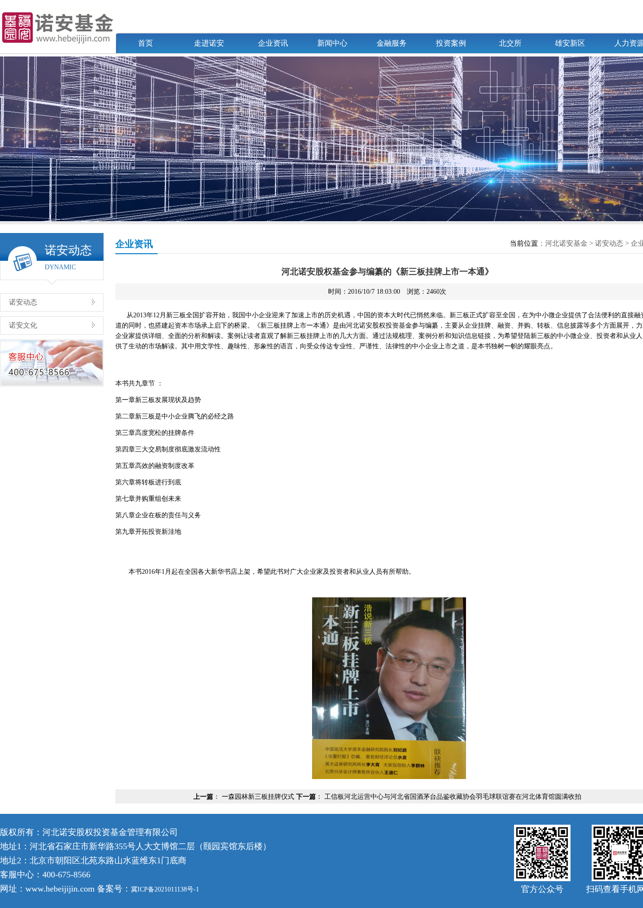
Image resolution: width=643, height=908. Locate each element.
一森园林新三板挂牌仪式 (258, 796)
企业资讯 (273, 43)
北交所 (510, 43)
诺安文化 (23, 325)
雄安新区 (570, 43)
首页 (145, 43)
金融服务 (392, 43)
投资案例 (451, 43)
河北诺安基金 (566, 243)
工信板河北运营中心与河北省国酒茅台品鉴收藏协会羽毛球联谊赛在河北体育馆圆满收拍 (452, 796)
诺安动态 (23, 302)
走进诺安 (209, 43)
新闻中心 (332, 43)
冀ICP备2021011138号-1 (165, 889)
